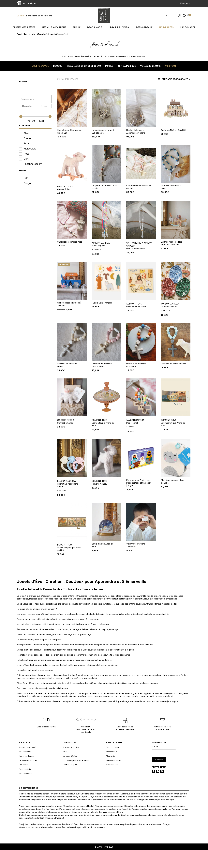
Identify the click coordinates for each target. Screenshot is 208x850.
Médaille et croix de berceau (84, 66)
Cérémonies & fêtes (24, 27)
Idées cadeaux (144, 27)
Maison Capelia (101, 242)
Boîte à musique (127, 66)
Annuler (44, 106)
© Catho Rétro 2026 (104, 847)
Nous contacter (112, 747)
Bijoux (77, 27)
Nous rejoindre (25, 769)
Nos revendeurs (26, 773)
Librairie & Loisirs (119, 27)
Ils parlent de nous (26, 756)
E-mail (155, 747)
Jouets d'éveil (40, 66)
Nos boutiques (25, 752)
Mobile (109, 66)
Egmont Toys (65, 186)
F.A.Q (65, 752)
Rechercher (27, 106)
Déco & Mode (94, 27)
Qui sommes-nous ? (27, 747)
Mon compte (111, 752)
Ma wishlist (110, 756)
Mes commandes (113, 760)
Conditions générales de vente (76, 760)
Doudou (57, 66)
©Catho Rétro (65, 420)
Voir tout (170, 66)
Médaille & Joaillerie (54, 27)
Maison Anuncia (66, 481)
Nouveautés (166, 27)
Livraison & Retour (70, 756)
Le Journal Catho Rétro (28, 760)
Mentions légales (70, 765)
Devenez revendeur (71, 747)
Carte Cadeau (112, 765)
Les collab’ (23, 765)
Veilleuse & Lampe (150, 66)
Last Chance (187, 27)
